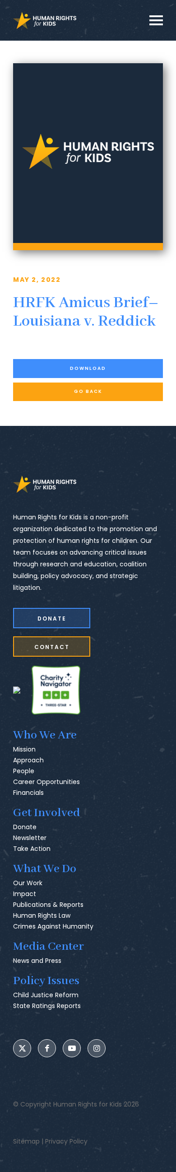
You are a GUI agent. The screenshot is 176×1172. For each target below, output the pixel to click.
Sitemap (26, 1141)
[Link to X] (22, 1048)
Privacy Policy (66, 1141)
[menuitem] (88, 769)
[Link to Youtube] (72, 1048)
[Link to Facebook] (47, 1048)
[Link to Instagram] (97, 1048)
